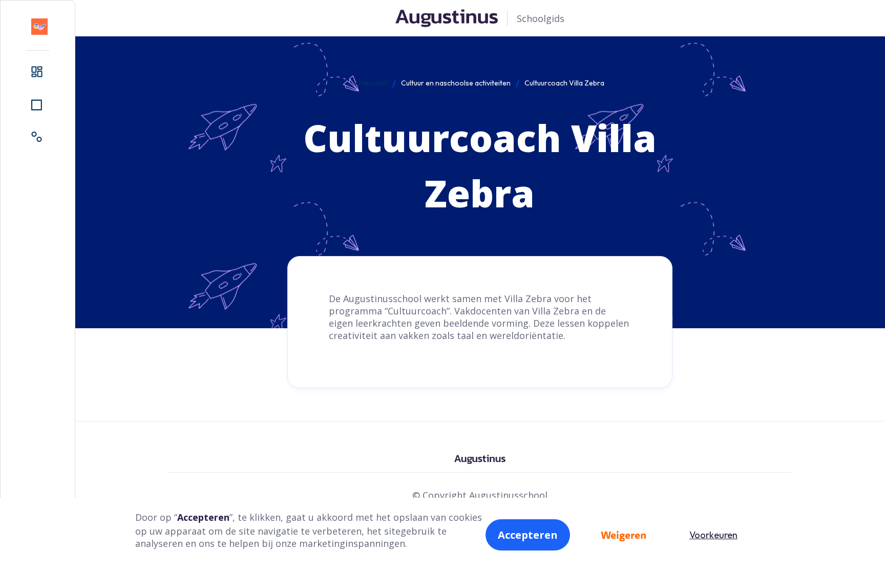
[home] (39, 26)
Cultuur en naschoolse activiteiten (456, 83)
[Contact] (37, 137)
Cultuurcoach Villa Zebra (564, 83)
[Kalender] (37, 105)
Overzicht (371, 83)
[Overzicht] (37, 72)
